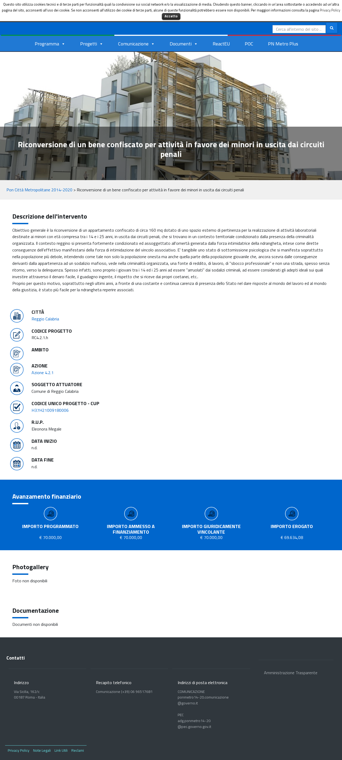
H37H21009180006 (50, 410)
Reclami (77, 750)
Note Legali (42, 750)
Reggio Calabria (45, 319)
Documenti (181, 43)
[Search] (331, 27)
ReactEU (221, 43)
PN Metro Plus (283, 43)
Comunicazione (133, 43)
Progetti (88, 43)
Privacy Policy (18, 750)
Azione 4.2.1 (43, 372)
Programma (47, 43)
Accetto (171, 16)
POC (249, 43)
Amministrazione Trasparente (290, 672)
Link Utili (61, 750)
